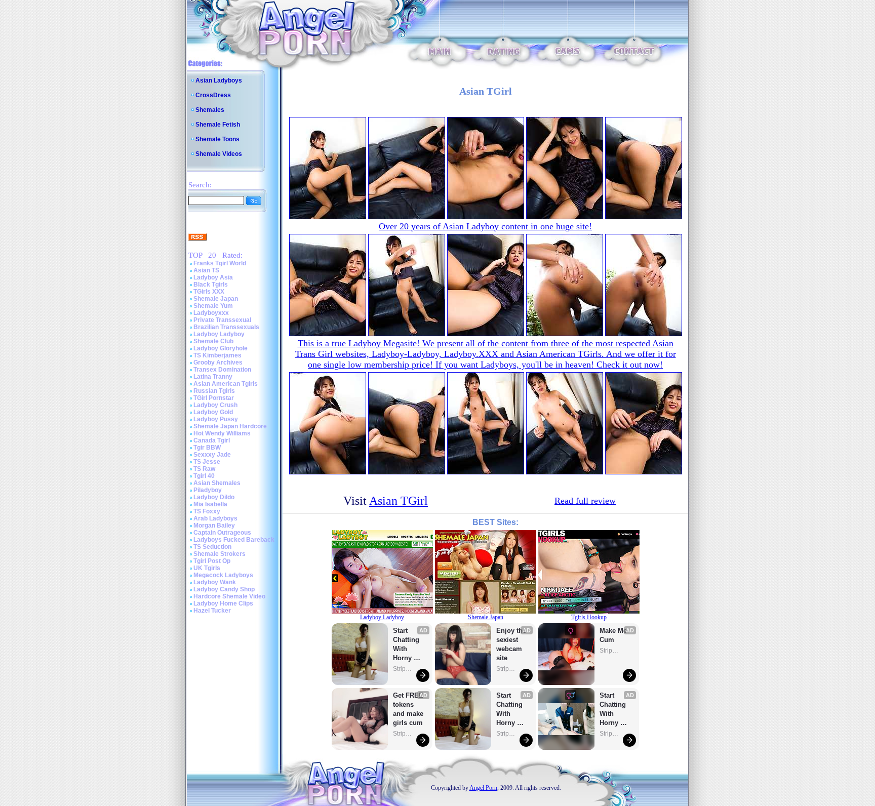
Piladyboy (207, 490)
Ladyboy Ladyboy (219, 334)
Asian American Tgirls (225, 383)
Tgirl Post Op (211, 561)
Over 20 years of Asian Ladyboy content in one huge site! (485, 226)
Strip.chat (403, 668)
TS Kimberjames (217, 355)
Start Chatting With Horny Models (407, 645)
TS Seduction (212, 546)
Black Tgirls (210, 284)
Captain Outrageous (222, 532)
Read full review (585, 501)
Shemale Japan (215, 298)
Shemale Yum (213, 305)
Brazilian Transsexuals (226, 327)
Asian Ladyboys (218, 80)
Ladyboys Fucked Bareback (233, 539)
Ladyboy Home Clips (223, 603)
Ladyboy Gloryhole (220, 348)
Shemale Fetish (217, 124)
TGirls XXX (208, 291)
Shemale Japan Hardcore (230, 426)
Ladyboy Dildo (213, 497)
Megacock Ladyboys (223, 575)
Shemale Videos (218, 153)
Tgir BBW (207, 447)
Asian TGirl (398, 500)
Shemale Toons (217, 139)
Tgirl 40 (204, 475)
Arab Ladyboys (215, 518)
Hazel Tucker (212, 610)
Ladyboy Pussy (215, 419)
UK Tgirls (206, 568)
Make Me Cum (614, 635)
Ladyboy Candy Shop (224, 589)
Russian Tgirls (214, 390)
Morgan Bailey (214, 525)
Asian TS (206, 270)
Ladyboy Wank (214, 582)
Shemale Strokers (219, 553)
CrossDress (213, 95)
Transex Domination (222, 369)
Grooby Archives (218, 362)
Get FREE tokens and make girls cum (408, 709)
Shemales (209, 109)
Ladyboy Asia (213, 277)
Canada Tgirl (211, 440)
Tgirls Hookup (589, 617)
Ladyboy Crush (215, 405)
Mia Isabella (210, 504)
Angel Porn (483, 787)
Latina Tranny (212, 376)
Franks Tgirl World (219, 263)
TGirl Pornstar (213, 397)
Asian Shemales (217, 483)
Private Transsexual (222, 320)
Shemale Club (213, 341)
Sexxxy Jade (212, 454)
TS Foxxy (206, 511)
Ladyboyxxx (211, 312)
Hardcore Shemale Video (229, 596)
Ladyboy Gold (213, 412)
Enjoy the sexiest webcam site (511, 644)
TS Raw (204, 468)
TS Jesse (206, 461)
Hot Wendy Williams (222, 433)
